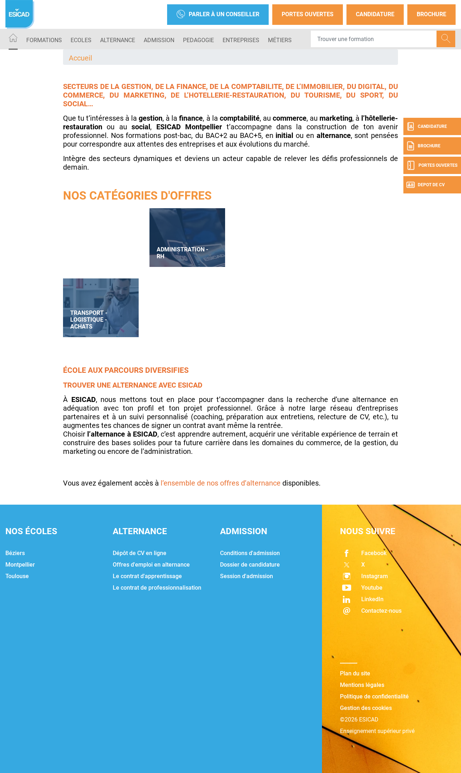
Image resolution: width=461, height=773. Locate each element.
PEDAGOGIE (198, 40)
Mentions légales (362, 685)
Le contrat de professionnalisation (157, 587)
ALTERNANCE (117, 40)
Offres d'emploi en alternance (151, 564)
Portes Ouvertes (308, 14)
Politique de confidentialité (374, 696)
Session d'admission (246, 576)
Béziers (15, 553)
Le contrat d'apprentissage (147, 576)
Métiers (280, 40)
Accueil (80, 58)
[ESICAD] (19, 14)
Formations (44, 40)
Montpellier (20, 564)
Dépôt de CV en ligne (139, 553)
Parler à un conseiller (224, 14)
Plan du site (355, 673)
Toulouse (17, 576)
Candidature (375, 14)
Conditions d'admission (250, 553)
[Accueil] (13, 39)
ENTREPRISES (241, 40)
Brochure (431, 14)
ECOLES (81, 40)
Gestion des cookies (366, 708)
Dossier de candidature (250, 564)
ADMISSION (159, 40)
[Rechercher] (446, 39)
